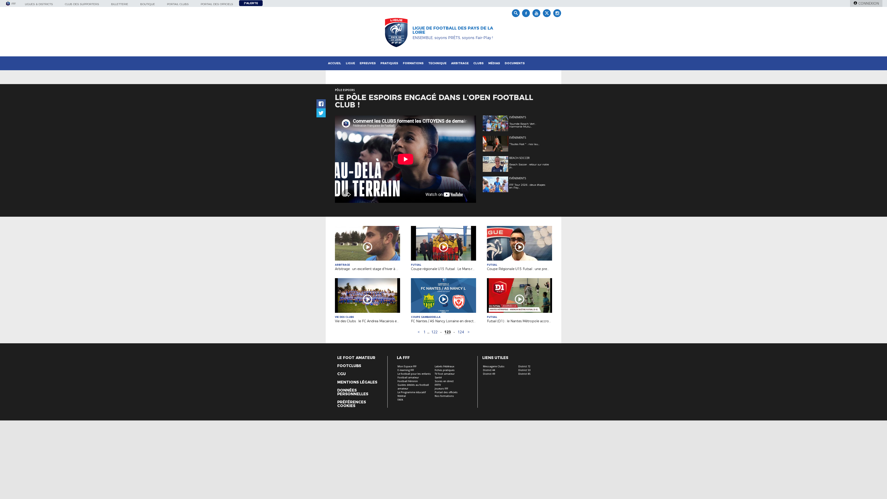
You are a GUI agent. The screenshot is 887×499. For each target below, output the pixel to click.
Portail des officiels (217, 4)
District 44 (489, 370)
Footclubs (349, 366)
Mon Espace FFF (407, 366)
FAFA (400, 399)
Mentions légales (357, 382)
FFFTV (438, 384)
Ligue (350, 63)
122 (434, 332)
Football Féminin (408, 381)
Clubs (478, 63)
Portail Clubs (178, 4)
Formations (413, 63)
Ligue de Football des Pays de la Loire (453, 30)
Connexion (868, 3)
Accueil (334, 63)
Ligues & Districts (39, 4)
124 (461, 332)
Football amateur (408, 377)
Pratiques (389, 63)
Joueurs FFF (441, 388)
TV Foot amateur (445, 373)
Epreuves (368, 63)
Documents (515, 63)
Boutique (147, 4)
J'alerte (251, 3)
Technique (437, 63)
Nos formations (444, 396)
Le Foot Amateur (356, 358)
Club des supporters (82, 4)
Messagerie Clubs (493, 366)
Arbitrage (460, 63)
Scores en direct (444, 381)
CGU (341, 374)
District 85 (524, 373)
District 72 (524, 366)
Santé (438, 377)
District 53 (524, 370)
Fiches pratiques (445, 370)
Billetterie (119, 4)
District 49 (489, 373)
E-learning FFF (406, 370)
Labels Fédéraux (444, 366)
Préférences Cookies (351, 404)
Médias (494, 63)
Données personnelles (352, 392)
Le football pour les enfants (414, 373)
